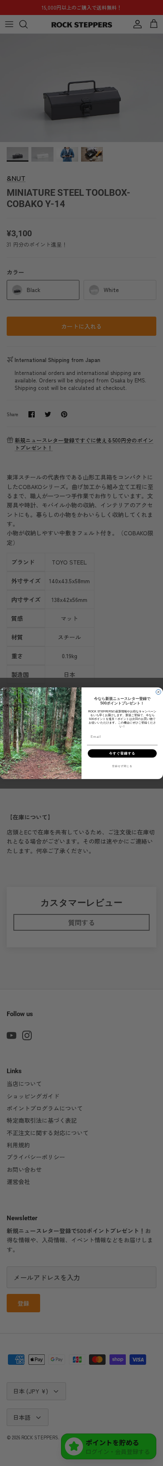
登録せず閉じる (122, 765)
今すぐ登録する (122, 753)
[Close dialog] (158, 691)
